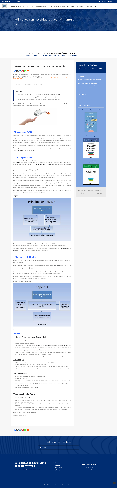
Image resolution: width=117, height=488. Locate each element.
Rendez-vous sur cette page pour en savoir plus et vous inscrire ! (52, 55)
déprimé (36, 387)
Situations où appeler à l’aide (106, 1)
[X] (17, 71)
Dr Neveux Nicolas (85, 464)
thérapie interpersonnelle (63, 345)
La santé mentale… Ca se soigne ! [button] (93, 68)
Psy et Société (80, 6)
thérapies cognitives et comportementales (41, 345)
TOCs (54, 265)
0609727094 (82, 85)
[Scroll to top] (114, 482)
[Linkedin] (20, 71)
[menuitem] (106, 1)
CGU (56, 469)
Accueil (13, 6)
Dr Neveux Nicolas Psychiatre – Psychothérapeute (89, 79)
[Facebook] (15, 71)
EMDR (28, 6)
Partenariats (57, 465)
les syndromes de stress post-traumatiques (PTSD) (42, 362)
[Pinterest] (22, 71)
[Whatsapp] (25, 71)
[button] (114, 6)
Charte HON (57, 471)
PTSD (58, 94)
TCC (32, 6)
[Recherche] (58, 447)
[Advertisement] (58, 40)
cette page (28, 97)
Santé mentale (70, 6)
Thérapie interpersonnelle (41, 6)
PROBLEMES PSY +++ (91, 6)
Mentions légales (58, 467)
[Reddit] (28, 71)
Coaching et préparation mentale (57, 6)
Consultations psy (20, 6)
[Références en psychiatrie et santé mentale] (6, 6)
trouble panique (60, 265)
